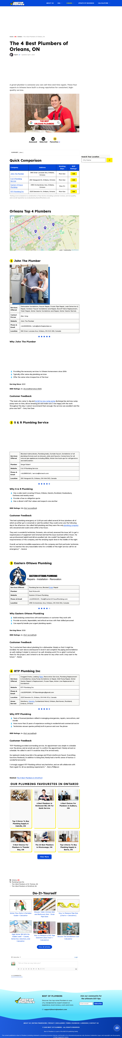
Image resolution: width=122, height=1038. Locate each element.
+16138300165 (26, 473)
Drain (51, 587)
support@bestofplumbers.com (55, 1009)
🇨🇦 (15, 36)
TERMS (68, 1023)
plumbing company (71, 525)
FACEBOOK (75, 1023)
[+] (43, 968)
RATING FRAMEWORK (39, 1023)
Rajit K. (16, 55)
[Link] (38, 969)
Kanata (31, 701)
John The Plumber (17, 174)
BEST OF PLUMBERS (55, 1027)
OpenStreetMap (67, 250)
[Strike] (26, 969)
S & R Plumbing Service (29, 468)
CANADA (69, 3)
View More (44, 857)
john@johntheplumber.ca (42, 326)
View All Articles (44, 947)
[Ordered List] (28, 969)
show (21, 152)
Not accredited (30, 508)
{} (41, 968)
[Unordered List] (31, 969)
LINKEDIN (84, 1023)
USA (59, 3)
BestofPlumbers (75, 250)
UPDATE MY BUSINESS (86, 3)
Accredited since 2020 (32, 389)
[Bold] (18, 969)
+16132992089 (26, 692)
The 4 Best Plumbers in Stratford (29, 778)
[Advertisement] (44, 22)
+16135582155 (34, 599)
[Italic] (21, 969)
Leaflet (60, 250)
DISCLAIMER (60, 1023)
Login (76, 957)
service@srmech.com (41, 473)
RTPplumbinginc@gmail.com (43, 692)
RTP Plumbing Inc (17, 191)
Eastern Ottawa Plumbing (38, 595)
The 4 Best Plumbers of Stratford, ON (24, 886)
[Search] (109, 160)
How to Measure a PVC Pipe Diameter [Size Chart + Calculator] (44, 937)
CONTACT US (94, 1023)
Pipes (41, 677)
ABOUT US (50, 3)
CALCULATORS (103, 3)
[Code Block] (36, 969)
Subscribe (98, 1003)
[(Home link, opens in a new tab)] (24, 1000)
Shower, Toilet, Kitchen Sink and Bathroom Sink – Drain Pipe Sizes (44, 914)
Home (11, 36)
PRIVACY (51, 1023)
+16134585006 (26, 326)
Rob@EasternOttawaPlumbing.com (54, 599)
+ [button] (12, 218)
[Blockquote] (33, 969)
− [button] (12, 221)
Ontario (20, 36)
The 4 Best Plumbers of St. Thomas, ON (25, 884)
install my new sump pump (45, 401)
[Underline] (23, 969)
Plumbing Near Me (18, 882)
